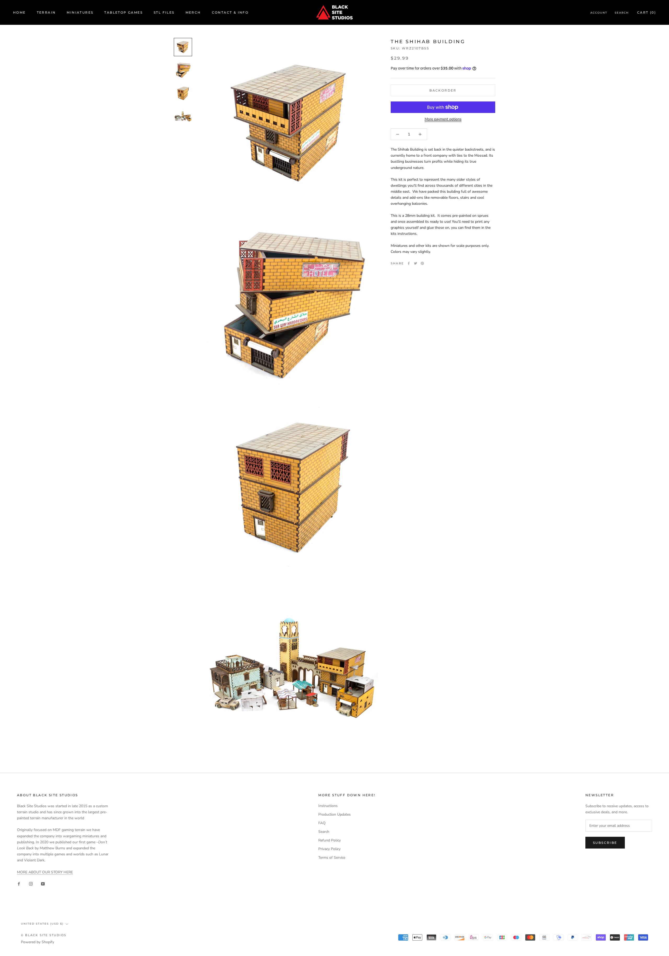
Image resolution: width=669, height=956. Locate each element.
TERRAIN (46, 12)
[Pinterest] (422, 263)
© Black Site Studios (43, 935)
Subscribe (605, 843)
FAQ (322, 823)
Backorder (443, 90)
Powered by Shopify (37, 942)
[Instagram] (31, 883)
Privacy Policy (329, 848)
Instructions (328, 805)
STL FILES (164, 12)
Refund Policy (329, 840)
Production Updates (334, 814)
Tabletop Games (123, 12)
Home (19, 12)
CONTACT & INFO (230, 12)
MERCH (193, 12)
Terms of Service (331, 857)
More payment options (443, 119)
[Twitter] (415, 263)
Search (622, 12)
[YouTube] (43, 883)
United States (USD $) (42, 923)
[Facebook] (408, 263)
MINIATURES (80, 12)
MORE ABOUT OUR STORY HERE (45, 872)
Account (598, 12)
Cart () (646, 12)
